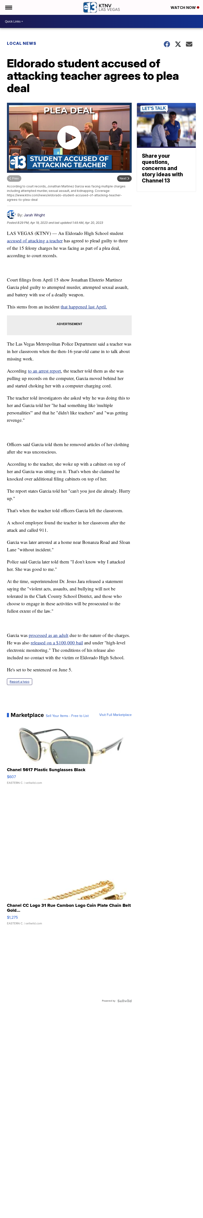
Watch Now (184, 7)
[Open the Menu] (8, 7)
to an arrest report (44, 371)
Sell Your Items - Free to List (67, 716)
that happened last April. (84, 307)
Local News (21, 43)
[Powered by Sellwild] (124, 1001)
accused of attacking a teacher (35, 240)
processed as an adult (48, 635)
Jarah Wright (34, 215)
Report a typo (19, 682)
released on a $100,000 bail (57, 642)
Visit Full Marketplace (115, 715)
